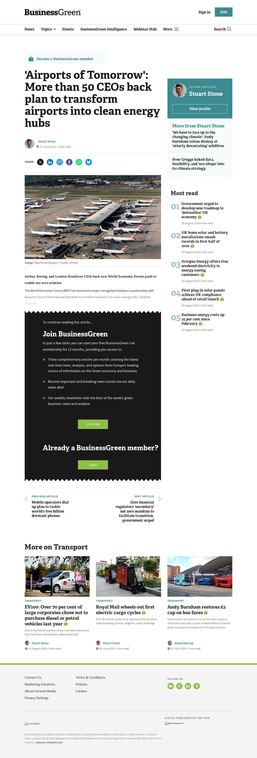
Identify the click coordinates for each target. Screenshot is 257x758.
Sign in (204, 12)
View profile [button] (199, 108)
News (29, 29)
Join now (93, 424)
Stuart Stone (46, 141)
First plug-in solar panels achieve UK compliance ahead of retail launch (203, 295)
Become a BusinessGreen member (65, 59)
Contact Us (33, 677)
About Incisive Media (40, 691)
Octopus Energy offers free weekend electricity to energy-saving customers (205, 268)
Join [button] (223, 12)
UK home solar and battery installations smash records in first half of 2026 (205, 239)
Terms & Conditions (90, 677)
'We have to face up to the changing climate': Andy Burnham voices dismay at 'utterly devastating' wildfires (198, 139)
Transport (33, 601)
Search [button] (220, 29)
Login (93, 464)
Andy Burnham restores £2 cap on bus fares (196, 610)
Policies (81, 684)
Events (68, 29)
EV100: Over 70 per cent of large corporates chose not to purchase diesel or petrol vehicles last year (56, 615)
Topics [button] (47, 29)
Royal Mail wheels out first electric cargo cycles (125, 610)
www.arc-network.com (49, 742)
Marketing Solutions (40, 684)
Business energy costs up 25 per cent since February (203, 319)
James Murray (183, 643)
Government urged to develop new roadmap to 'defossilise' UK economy (202, 210)
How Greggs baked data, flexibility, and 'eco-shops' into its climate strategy (198, 164)
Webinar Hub (145, 29)
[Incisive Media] (32, 723)
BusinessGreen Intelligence (104, 29)
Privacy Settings (37, 698)
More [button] (168, 29)
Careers (81, 691)
